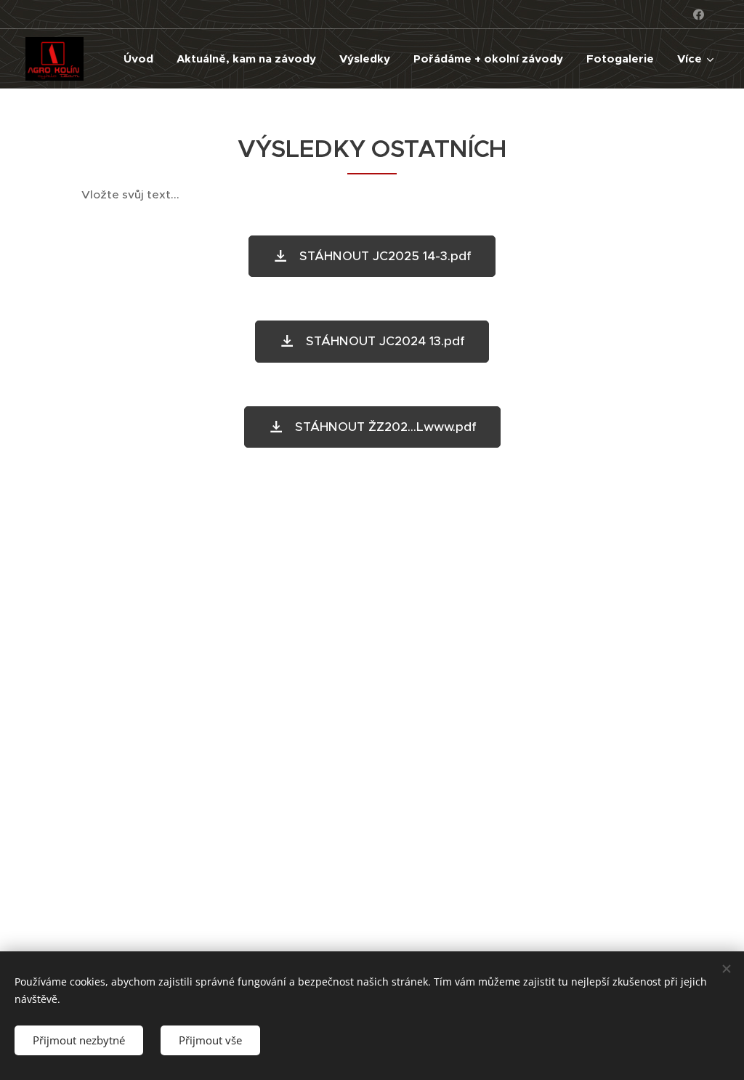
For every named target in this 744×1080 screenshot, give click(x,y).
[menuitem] (142, 59)
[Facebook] (699, 14)
